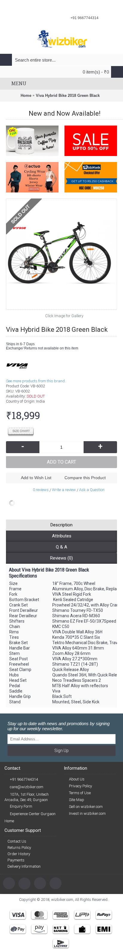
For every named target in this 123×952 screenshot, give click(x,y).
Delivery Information (24, 866)
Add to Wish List (36, 477)
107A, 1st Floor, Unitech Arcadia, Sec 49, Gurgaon (26, 797)
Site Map (76, 799)
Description (61, 525)
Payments (15, 860)
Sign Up (61, 750)
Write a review (64, 490)
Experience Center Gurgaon (33, 814)
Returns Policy (19, 847)
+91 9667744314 (24, 779)
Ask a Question (91, 490)
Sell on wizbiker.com (86, 806)
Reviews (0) (61, 558)
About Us (76, 779)
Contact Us (16, 841)
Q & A (61, 547)
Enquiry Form (21, 806)
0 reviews (41, 490)
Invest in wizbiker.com (87, 813)
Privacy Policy (80, 786)
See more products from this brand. (36, 381)
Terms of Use (80, 793)
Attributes (61, 536)
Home (9, 821)
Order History (18, 854)
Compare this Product (85, 477)
